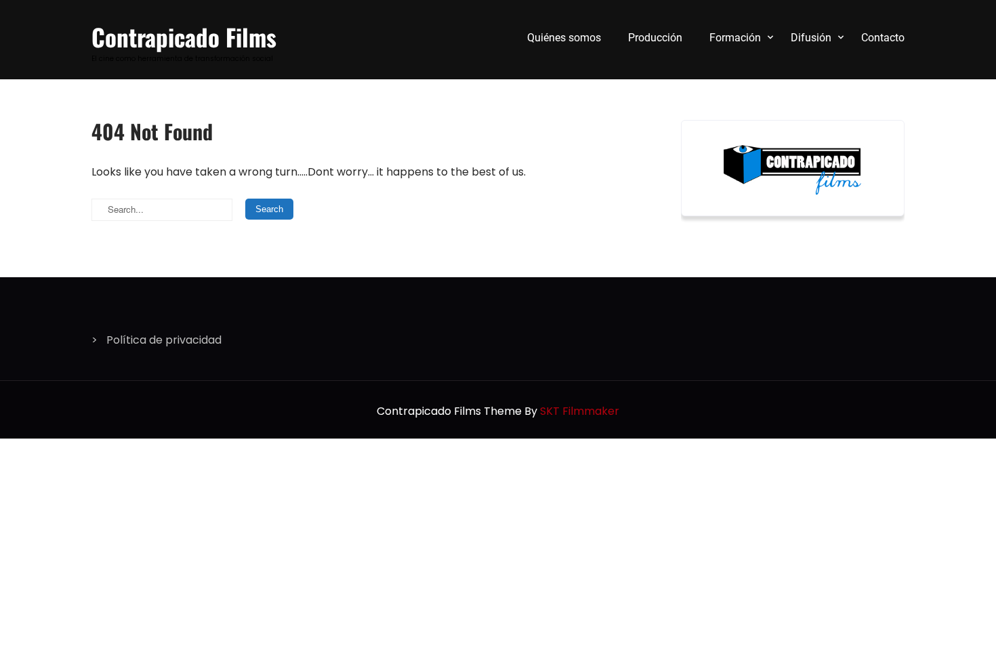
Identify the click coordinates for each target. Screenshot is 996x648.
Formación (735, 37)
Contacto (883, 37)
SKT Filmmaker (579, 411)
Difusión (811, 37)
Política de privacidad (164, 340)
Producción (655, 37)
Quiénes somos (564, 37)
